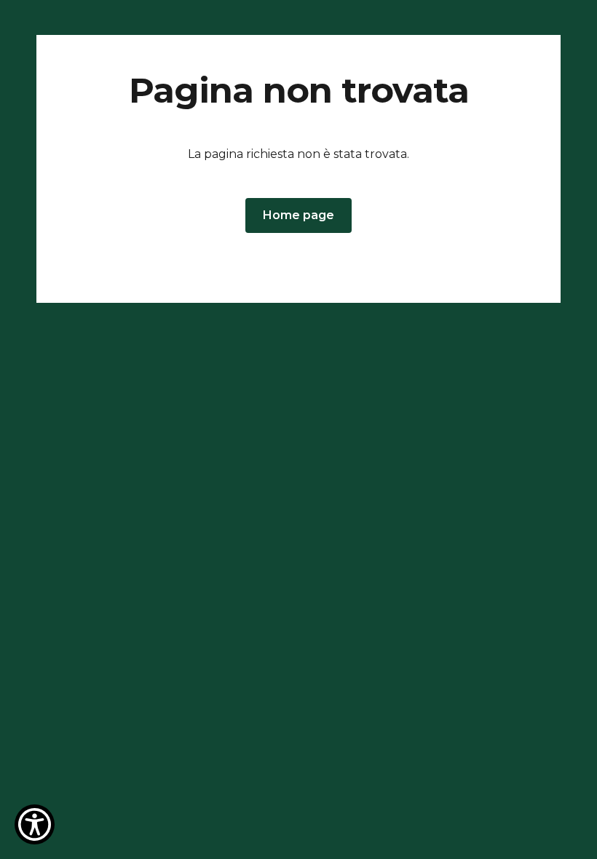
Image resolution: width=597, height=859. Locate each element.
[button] (298, 215)
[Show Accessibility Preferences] (35, 824)
